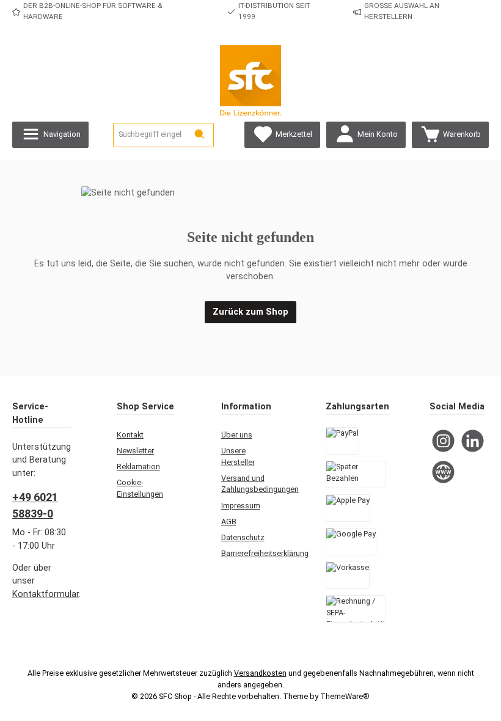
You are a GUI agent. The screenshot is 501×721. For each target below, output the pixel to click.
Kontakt (130, 434)
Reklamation (138, 466)
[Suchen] (200, 135)
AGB (228, 521)
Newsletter (135, 450)
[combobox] (150, 135)
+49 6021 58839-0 (35, 505)
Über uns (236, 434)
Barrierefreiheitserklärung (265, 553)
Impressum (240, 505)
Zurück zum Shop (250, 312)
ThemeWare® (345, 696)
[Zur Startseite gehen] (250, 80)
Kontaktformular (45, 594)
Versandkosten (260, 673)
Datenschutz (243, 537)
